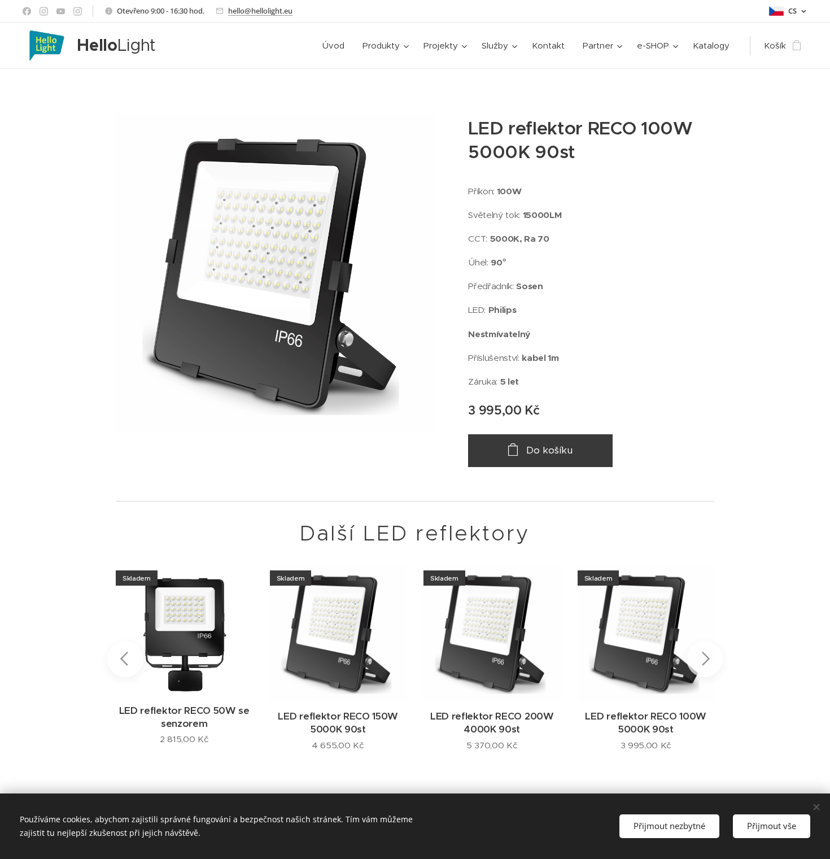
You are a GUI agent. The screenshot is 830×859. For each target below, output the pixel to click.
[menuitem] (336, 46)
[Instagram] (44, 11)
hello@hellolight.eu (260, 11)
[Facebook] (27, 11)
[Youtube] (61, 11)
